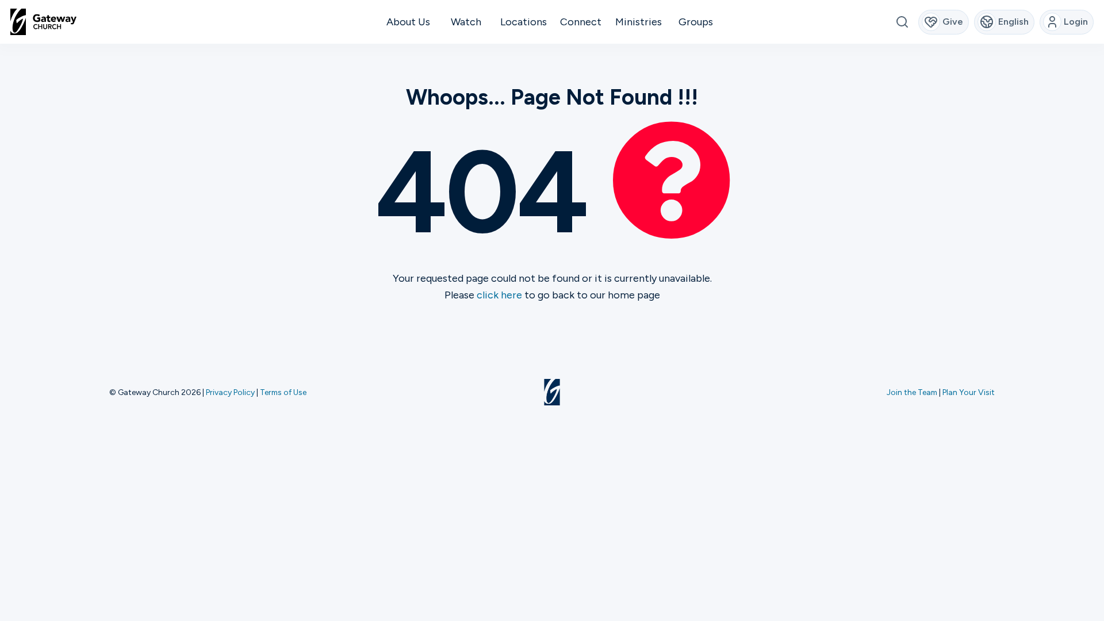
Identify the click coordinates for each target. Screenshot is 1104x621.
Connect (580, 22)
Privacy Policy (230, 392)
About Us (408, 22)
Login (1076, 21)
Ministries (638, 22)
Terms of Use (283, 392)
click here (499, 295)
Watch (466, 22)
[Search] (902, 22)
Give (952, 21)
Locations (523, 22)
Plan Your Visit (968, 392)
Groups (695, 22)
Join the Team (912, 392)
